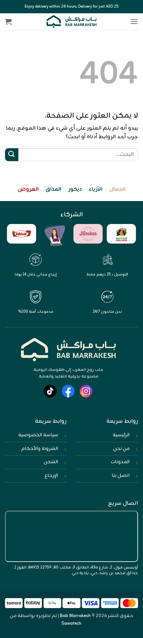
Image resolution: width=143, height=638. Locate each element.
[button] (134, 21)
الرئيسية (121, 435)
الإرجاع (51, 475)
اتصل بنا (121, 475)
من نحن (121, 449)
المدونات (120, 462)
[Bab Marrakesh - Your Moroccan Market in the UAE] (71, 21)
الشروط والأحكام (39, 449)
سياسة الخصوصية (38, 435)
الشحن (51, 462)
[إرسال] (11, 154)
